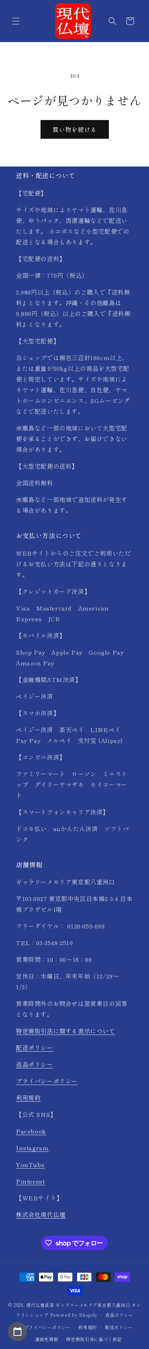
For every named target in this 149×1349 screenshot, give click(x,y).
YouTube (30, 1164)
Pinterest (30, 1181)
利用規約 (28, 1097)
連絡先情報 (46, 1339)
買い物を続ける (74, 129)
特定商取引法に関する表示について (65, 1031)
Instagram (32, 1148)
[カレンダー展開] (17, 1331)
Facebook (31, 1131)
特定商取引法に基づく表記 (94, 1339)
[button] (16, 21)
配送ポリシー (34, 1047)
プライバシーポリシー (47, 1081)
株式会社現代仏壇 (41, 1214)
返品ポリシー (34, 1064)
